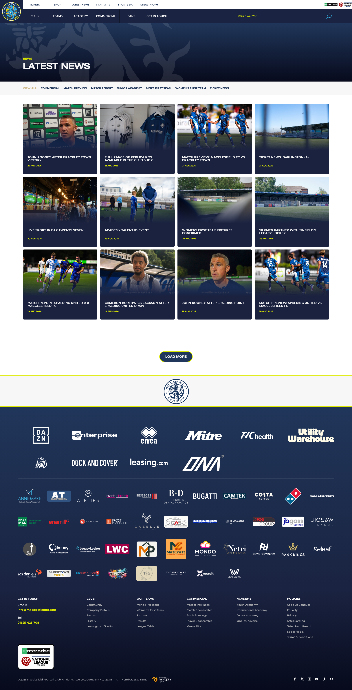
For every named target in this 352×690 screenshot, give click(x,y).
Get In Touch (156, 16)
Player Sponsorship (199, 621)
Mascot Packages (198, 604)
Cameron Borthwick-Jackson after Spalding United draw (137, 304)
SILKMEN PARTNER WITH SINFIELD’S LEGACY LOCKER (287, 231)
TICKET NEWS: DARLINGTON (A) (284, 157)
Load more (176, 356)
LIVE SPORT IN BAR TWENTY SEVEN (55, 230)
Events (91, 615)
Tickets (35, 4)
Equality (292, 610)
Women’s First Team (190, 88)
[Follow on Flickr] (331, 679)
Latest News (80, 4)
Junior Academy (129, 88)
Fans (131, 16)
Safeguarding (296, 621)
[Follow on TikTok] (324, 679)
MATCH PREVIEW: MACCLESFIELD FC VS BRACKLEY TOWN (213, 158)
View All (30, 88)
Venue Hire (194, 626)
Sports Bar (126, 4)
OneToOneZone (247, 621)
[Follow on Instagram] (309, 679)
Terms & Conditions (300, 637)
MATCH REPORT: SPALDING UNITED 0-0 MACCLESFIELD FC (58, 304)
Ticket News (219, 88)
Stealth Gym (149, 4)
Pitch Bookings (197, 615)
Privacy (292, 615)
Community (94, 604)
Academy (81, 16)
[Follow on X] (302, 679)
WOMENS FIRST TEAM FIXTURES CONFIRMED (207, 231)
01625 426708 (247, 16)
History (91, 621)
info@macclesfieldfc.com (37, 610)
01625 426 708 (28, 622)
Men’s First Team (158, 88)
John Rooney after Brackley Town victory (59, 158)
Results (141, 621)
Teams (58, 16)
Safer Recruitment (299, 626)
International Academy (252, 610)
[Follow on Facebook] (295, 679)
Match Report (102, 88)
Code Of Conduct (298, 604)
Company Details (98, 610)
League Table (145, 626)
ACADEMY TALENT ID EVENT (127, 230)
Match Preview (75, 88)
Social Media (295, 631)
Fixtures (142, 615)
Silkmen (103, 4)
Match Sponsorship (199, 610)
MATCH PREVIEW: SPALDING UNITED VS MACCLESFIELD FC (290, 304)
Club (34, 16)
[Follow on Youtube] (317, 679)
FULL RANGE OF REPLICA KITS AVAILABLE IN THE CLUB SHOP (129, 158)
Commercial (106, 16)
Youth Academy (247, 604)
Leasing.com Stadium (101, 626)
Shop (57, 4)
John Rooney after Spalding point (213, 303)
